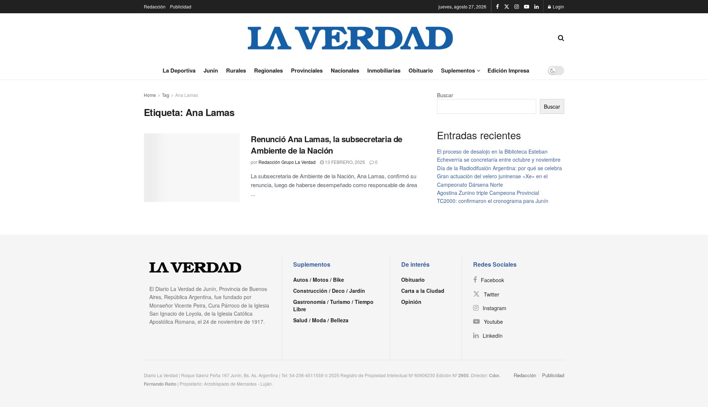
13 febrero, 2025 (344, 162)
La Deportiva (179, 70)
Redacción (155, 6)
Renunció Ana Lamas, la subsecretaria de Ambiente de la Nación (326, 144)
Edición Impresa (508, 70)
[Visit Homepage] (351, 37)
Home (150, 95)
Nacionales (345, 70)
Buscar (445, 95)
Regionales (268, 70)
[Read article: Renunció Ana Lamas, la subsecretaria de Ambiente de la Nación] (192, 167)
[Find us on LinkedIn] (536, 6)
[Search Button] (561, 37)
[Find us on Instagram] (516, 6)
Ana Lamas (186, 95)
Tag (165, 95)
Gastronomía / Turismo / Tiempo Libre (333, 305)
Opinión (411, 301)
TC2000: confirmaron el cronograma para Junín (492, 200)
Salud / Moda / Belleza (320, 320)
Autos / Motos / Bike (318, 279)
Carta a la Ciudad (422, 290)
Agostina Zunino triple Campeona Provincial (488, 192)
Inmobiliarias (383, 70)
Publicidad (180, 6)
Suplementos (458, 70)
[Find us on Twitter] (506, 6)
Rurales (236, 70)
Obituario (421, 70)
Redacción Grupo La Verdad (287, 162)
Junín (211, 70)
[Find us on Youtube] (526, 6)
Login (558, 6)
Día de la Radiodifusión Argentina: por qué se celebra (499, 168)
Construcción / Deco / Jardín (329, 290)
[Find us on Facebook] (497, 6)
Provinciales (307, 70)
